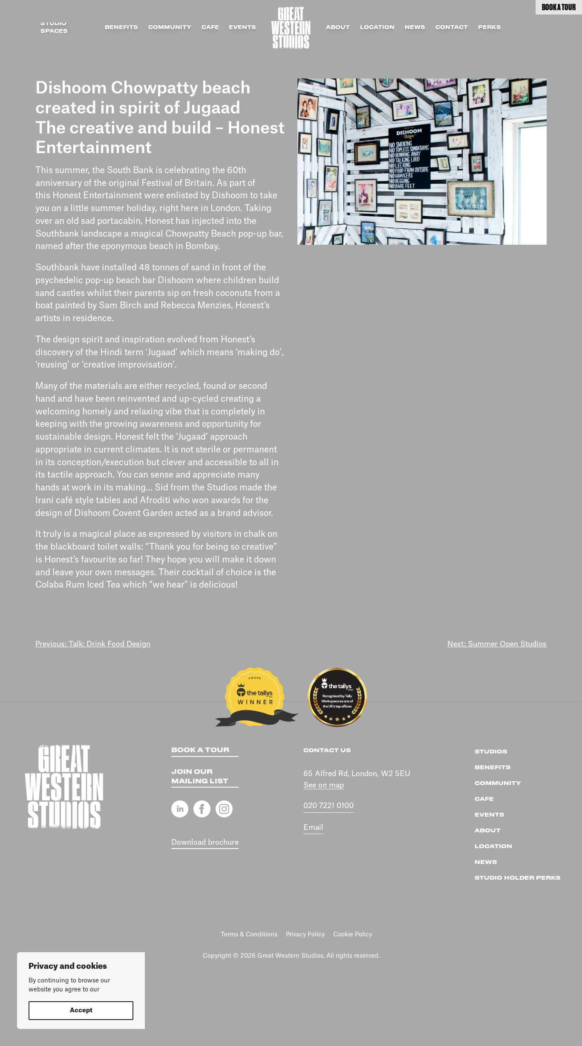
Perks (489, 27)
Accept (81, 1011)
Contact (451, 27)
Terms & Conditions (249, 935)
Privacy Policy (305, 935)
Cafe (210, 27)
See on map (323, 785)
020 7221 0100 (328, 805)
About (338, 27)
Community (169, 27)
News (415, 27)
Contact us (327, 750)
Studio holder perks (517, 878)
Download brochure (205, 842)
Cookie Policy (352, 935)
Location (377, 27)
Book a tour (200, 750)
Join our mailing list (199, 777)
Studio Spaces (54, 28)
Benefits (121, 27)
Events (242, 27)
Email (313, 827)
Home (291, 27)
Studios (491, 751)
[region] (81, 990)
